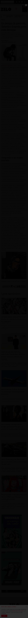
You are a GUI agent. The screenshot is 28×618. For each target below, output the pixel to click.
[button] (26, 5)
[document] (14, 309)
